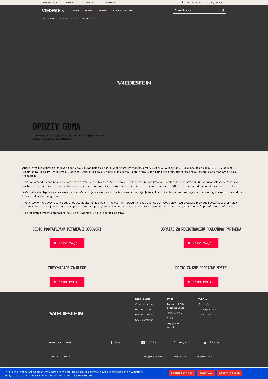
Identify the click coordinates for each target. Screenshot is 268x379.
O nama (89, 10)
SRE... (53, 19)
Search (218, 2)
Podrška (103, 10)
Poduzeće (109, 2)
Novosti (65, 19)
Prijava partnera (207, 309)
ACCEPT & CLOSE (229, 373)
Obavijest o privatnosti (154, 357)
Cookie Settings (144, 320)
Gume (76, 10)
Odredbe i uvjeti (180, 357)
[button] (67, 243)
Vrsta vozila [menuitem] (48, 2)
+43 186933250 (194, 2)
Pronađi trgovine (144, 314)
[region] (134, 373)
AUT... (76, 19)
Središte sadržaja (122, 10)
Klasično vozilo (175, 313)
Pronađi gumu (143, 309)
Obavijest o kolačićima (207, 357)
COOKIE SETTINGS (182, 373)
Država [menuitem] (70, 2)
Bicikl (170, 318)
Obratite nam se (144, 304)
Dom (44, 19)
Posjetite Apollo (207, 314)
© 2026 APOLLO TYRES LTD (60, 357)
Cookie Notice (83, 375)
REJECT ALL (206, 373)
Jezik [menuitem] (89, 2)
